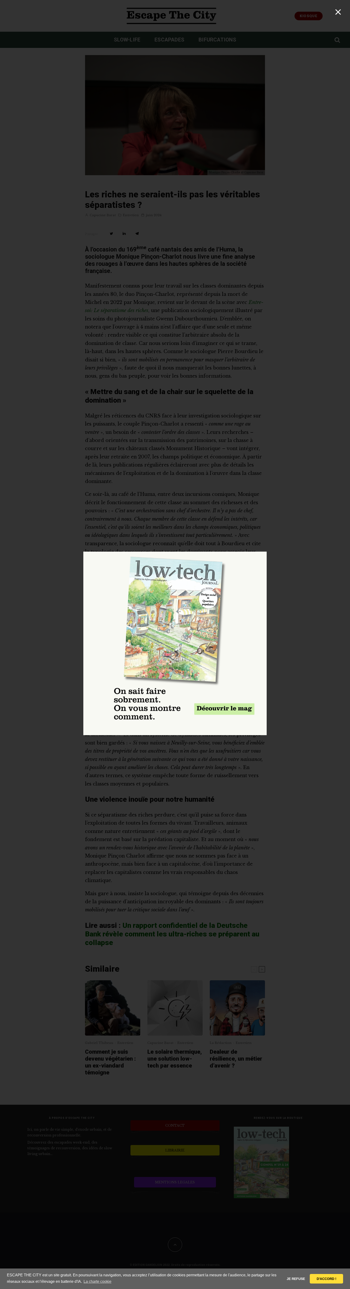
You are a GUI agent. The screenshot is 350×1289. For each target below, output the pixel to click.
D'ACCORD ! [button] (326, 1279)
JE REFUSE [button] (296, 1279)
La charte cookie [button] (97, 1281)
